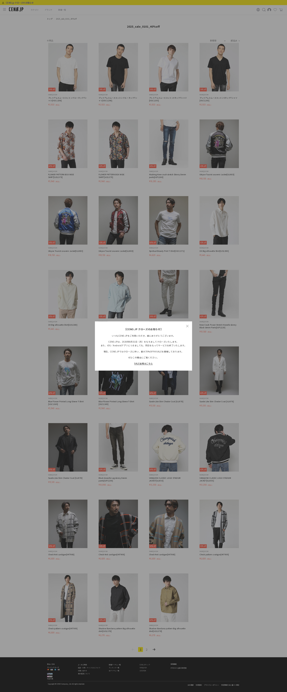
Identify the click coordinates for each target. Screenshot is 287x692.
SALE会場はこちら (143, 363)
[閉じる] (187, 326)
